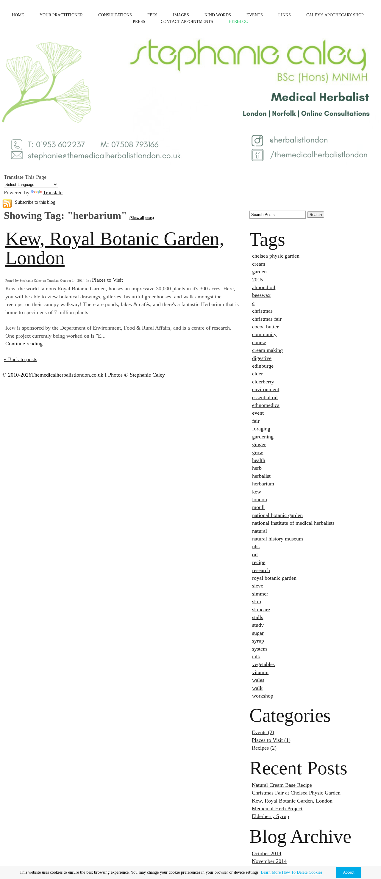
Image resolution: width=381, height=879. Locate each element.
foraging (261, 429)
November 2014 (269, 861)
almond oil (263, 287)
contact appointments (187, 21)
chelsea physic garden (275, 256)
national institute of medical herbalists (293, 523)
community (264, 334)
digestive (261, 358)
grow (257, 452)
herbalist (261, 476)
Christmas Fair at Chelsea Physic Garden (296, 793)
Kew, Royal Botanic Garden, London (114, 248)
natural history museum (277, 539)
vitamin (260, 672)
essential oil (265, 397)
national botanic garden (277, 515)
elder (257, 374)
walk (257, 688)
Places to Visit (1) (271, 740)
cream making (267, 350)
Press (139, 21)
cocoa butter (265, 327)
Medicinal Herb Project (277, 808)
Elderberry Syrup (270, 816)
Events (254, 14)
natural (259, 531)
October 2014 (266, 853)
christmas (262, 311)
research (261, 570)
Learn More (271, 872)
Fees (152, 14)
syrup (258, 641)
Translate (53, 192)
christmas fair (267, 319)
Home (18, 14)
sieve (257, 586)
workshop (262, 696)
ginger (259, 444)
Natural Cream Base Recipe (282, 785)
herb (257, 468)
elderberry (263, 382)
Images (181, 14)
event (258, 413)
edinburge (263, 366)
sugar (258, 633)
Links (284, 14)
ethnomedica (265, 405)
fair (256, 421)
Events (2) (263, 732)
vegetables (263, 664)
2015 (257, 280)
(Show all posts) (141, 218)
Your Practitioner (61, 14)
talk (256, 656)
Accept (348, 872)
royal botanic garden (274, 578)
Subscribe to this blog (35, 202)
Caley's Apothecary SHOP (335, 14)
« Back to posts (20, 359)
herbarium (263, 484)
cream (258, 264)
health (258, 460)
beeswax (261, 295)
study (258, 625)
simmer (260, 594)
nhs (256, 546)
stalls (257, 617)
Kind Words (217, 14)
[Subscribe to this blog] (7, 203)
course (259, 342)
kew (256, 492)
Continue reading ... (27, 344)
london (259, 499)
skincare (261, 609)
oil (255, 554)
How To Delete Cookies (302, 872)
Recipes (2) (264, 748)
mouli (258, 507)
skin (256, 601)
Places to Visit (107, 280)
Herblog (238, 21)
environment (265, 389)
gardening (263, 437)
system (259, 649)
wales (258, 680)
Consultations (115, 14)
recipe (258, 562)
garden (259, 272)
